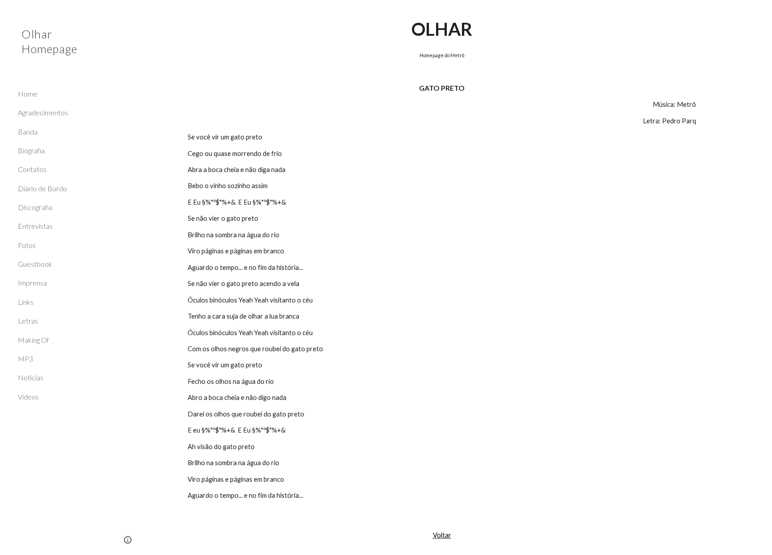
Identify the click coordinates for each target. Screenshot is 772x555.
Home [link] (28, 93)
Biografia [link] (31, 150)
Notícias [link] (30, 377)
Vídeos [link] (28, 396)
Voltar (442, 535)
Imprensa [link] (32, 282)
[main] (442, 258)
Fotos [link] (27, 245)
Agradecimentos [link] (43, 112)
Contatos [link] (32, 169)
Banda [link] (28, 131)
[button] (761, 12)
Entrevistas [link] (35, 226)
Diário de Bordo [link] (42, 188)
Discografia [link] (35, 207)
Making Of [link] (33, 340)
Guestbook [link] (35, 264)
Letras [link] (28, 320)
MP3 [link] (25, 358)
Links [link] (26, 302)
